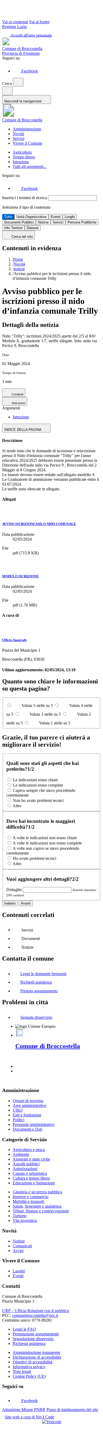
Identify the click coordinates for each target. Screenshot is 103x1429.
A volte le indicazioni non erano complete (47, 843)
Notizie (43, 222)
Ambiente (21, 1154)
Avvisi (18, 1250)
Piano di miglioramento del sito (72, 1409)
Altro (17, 805)
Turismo (19, 1215)
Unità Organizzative (31, 217)
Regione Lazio (14, 26)
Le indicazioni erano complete (38, 785)
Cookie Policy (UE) (29, 1376)
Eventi (55, 217)
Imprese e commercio (30, 1196)
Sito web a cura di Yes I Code (29, 1417)
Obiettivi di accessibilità (32, 1362)
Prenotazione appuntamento (36, 1334)
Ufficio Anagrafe (14, 640)
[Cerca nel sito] (18, 82)
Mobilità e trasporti (28, 1201)
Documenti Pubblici (19, 222)
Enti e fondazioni (27, 1115)
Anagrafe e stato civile (31, 1159)
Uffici (17, 1110)
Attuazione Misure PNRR (23, 1409)
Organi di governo (28, 1100)
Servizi (18, 138)
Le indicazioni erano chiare (35, 780)
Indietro (10, 903)
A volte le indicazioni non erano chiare (45, 838)
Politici (18, 1119)
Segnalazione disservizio (33, 1338)
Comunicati (22, 1246)
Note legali (22, 1371)
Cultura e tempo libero (31, 1178)
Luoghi (70, 217)
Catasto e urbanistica (30, 1173)
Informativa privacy (29, 1366)
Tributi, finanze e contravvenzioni (41, 1211)
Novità (18, 133)
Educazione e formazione (34, 1183)
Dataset (33, 228)
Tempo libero (24, 157)
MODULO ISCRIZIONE (20, 576)
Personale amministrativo (33, 1124)
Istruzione (21, 161)
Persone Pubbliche (82, 222)
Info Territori (13, 228)
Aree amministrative (29, 1105)
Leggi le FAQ (24, 1329)
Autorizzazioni (25, 1168)
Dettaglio (14, 889)
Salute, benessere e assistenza (37, 1206)
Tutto (8, 217)
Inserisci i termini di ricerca (25, 197)
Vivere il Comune (27, 143)
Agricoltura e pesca (29, 1149)
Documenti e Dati (27, 1129)
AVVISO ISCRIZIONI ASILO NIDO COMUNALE (39, 524)
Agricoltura (22, 152)
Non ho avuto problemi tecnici (38, 800)
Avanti (26, 903)
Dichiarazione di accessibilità (37, 1357)
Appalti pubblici (26, 1164)
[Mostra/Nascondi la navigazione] (7, 90)
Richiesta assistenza (29, 1343)
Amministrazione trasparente (36, 1352)
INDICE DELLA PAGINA (23, 430)
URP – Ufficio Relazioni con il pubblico (35, 1310)
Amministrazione (27, 129)
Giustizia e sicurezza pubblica (37, 1192)
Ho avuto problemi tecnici (34, 858)
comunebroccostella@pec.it (35, 1315)
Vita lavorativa (25, 1220)
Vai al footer (39, 22)
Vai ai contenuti (15, 22)
